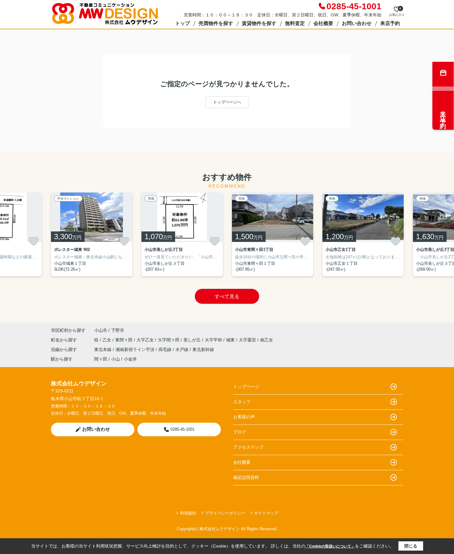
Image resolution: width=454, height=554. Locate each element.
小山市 (100, 330)
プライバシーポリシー (225, 513)
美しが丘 (192, 339)
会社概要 (323, 23)
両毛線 (165, 349)
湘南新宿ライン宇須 (136, 349)
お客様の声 (244, 416)
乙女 (107, 339)
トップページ (246, 386)
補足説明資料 (246, 477)
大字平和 (214, 339)
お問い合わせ (357, 23)
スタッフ (241, 401)
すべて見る (227, 296)
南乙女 (266, 339)
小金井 (130, 359)
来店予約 (390, 23)
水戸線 (182, 349)
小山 (115, 359)
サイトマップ (266, 513)
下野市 (117, 330)
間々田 (100, 359)
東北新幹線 (203, 349)
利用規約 (188, 513)
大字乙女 (146, 339)
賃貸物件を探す (259, 23)
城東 (231, 339)
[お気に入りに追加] (34, 241)
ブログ (239, 431)
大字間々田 (169, 339)
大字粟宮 (248, 339)
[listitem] (91, 234)
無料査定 (295, 23)
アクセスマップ (248, 447)
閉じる (410, 545)
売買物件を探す (216, 23)
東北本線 (103, 349)
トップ (182, 23)
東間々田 (124, 339)
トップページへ (227, 102)
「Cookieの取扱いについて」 (330, 546)
